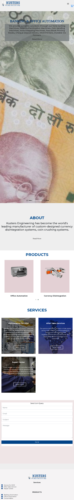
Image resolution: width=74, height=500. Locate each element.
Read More (37, 35)
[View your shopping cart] (72, 7)
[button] (36, 300)
